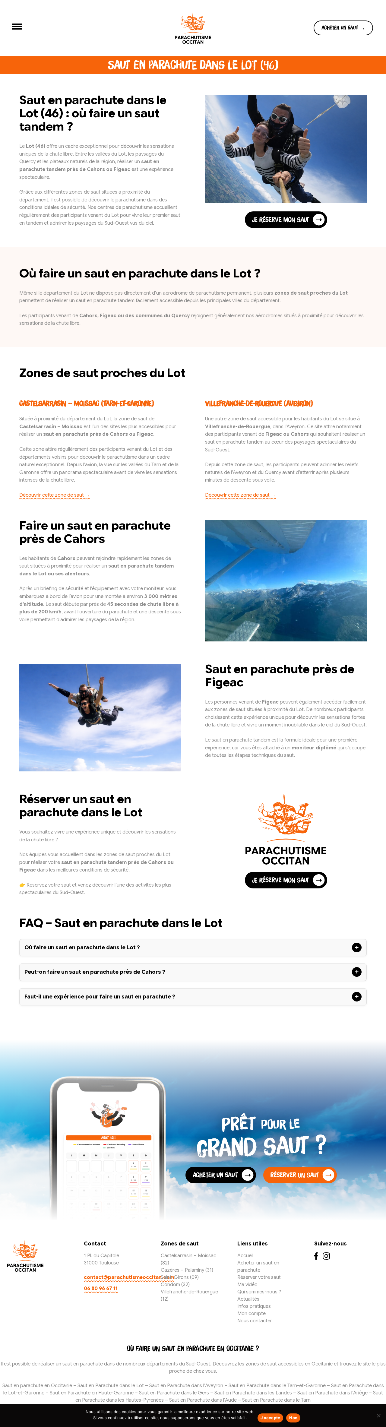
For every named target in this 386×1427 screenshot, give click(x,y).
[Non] (378, 1416)
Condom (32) (175, 1285)
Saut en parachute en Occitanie (37, 1386)
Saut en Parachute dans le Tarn (276, 1400)
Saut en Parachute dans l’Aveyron (186, 1386)
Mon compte (251, 1314)
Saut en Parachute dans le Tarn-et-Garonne (277, 1386)
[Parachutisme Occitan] (193, 28)
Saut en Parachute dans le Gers (174, 1393)
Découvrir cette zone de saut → (54, 495)
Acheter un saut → (343, 27)
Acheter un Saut (215, 1175)
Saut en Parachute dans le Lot (111, 1386)
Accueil (245, 1256)
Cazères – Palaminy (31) (187, 1270)
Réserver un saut (295, 1175)
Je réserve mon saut (280, 219)
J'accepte (270, 1417)
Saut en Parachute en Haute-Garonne (92, 1393)
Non (293, 1417)
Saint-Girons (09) (180, 1277)
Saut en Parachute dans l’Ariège (332, 1393)
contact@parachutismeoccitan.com (116, 1277)
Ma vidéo (247, 1285)
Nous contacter (254, 1321)
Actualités (248, 1299)
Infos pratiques (254, 1306)
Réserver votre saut (259, 1277)
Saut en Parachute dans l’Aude (203, 1400)
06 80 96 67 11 (101, 1289)
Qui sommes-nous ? (259, 1292)
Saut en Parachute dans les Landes (253, 1393)
